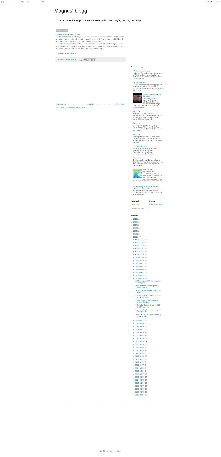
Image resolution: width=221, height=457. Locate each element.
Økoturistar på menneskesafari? (149, 170)
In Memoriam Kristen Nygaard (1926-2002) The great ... (148, 306)
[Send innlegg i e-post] (80, 59)
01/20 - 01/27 (140, 395)
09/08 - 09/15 (140, 266)
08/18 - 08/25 (140, 275)
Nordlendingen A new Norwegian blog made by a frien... (148, 315)
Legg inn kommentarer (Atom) (75, 108)
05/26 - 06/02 (140, 350)
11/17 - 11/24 (140, 245)
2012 (135, 219)
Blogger (118, 451)
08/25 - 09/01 (140, 272)
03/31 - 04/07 (140, 365)
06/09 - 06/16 (140, 344)
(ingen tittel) (137, 111)
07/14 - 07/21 (140, 329)
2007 (135, 225)
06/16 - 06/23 (140, 341)
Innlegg (137, 205)
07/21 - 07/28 (140, 326)
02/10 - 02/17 (140, 386)
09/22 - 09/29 (140, 260)
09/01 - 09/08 (140, 269)
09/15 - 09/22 (140, 263)
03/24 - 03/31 (140, 368)
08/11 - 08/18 (140, 278)
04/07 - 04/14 (140, 362)
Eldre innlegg (120, 104)
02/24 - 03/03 (140, 380)
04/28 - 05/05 (140, 353)
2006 (135, 228)
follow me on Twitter (156, 204)
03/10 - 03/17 (140, 374)
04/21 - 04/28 (140, 356)
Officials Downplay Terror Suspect (68, 34)
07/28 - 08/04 (140, 323)
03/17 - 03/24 (140, 371)
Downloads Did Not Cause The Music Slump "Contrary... (148, 296)
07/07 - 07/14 (140, 332)
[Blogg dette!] (87, 59)
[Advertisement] (90, 84)
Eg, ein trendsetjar (139, 83)
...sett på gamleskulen (140, 146)
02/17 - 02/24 (140, 383)
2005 (135, 231)
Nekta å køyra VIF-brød (142, 71)
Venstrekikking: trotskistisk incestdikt (145, 187)
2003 (135, 234)
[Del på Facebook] (92, 59)
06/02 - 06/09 (140, 347)
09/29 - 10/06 (140, 257)
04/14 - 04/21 (140, 359)
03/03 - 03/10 (140, 377)
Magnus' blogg (70, 11)
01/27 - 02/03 (140, 392)
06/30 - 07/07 (140, 335)
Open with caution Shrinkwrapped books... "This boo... (146, 301)
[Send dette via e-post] (85, 59)
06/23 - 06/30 (140, 338)
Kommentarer (139, 208)
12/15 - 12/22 (140, 239)
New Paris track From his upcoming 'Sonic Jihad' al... (147, 286)
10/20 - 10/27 (140, 251)
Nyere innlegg (61, 104)
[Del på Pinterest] (94, 59)
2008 (135, 222)
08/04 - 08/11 (140, 320)
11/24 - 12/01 (140, 242)
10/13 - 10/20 (140, 254)
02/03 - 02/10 (140, 389)
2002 (135, 237)
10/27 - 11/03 (140, 248)
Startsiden (91, 104)
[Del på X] (89, 59)
